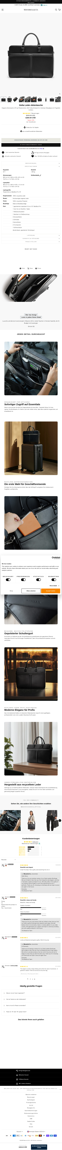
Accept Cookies (50, 591)
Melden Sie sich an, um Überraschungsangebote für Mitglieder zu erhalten (30, 1089)
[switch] (23, 579)
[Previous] (2, 820)
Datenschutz (31, 1116)
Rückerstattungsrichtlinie (31, 1113)
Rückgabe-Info (31, 1108)
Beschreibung (31, 163)
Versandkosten (32, 121)
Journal (31, 1105)
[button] (27, 113)
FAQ (31, 1124)
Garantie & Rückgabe (31, 238)
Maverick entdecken (31, 1094)
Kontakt (31, 1126)
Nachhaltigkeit (31, 1100)
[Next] (60, 820)
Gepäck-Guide (31, 1121)
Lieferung (31, 235)
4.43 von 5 (35, 842)
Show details (53, 585)
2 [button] (30, 979)
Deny (11, 591)
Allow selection (31, 591)
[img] (24, 865)
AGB (31, 1118)
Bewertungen (31, 1097)
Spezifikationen (31, 166)
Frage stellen (31, 241)
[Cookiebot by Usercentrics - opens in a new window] (53, 558)
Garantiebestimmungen (31, 1110)
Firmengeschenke (31, 1102)
